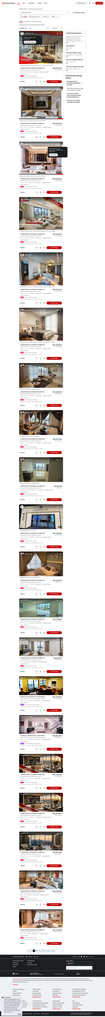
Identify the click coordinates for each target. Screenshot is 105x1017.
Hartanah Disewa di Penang (39, 1004)
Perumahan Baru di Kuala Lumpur (80, 993)
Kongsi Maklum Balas (32, 964)
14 (48, 951)
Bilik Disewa (55, 995)
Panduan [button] (39, 3)
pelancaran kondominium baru (73, 41)
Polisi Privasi (16, 1004)
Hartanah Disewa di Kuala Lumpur (40, 1003)
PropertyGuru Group (18, 960)
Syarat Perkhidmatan (27, 1013)
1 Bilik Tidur (72, 61)
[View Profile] (26, 33)
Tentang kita (15, 962)
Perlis (67, 48)
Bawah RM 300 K (78, 54)
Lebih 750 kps (76, 68)
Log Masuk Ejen (76, 1003)
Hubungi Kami (30, 960)
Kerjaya (14, 966)
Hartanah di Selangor (57, 1004)
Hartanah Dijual (37, 989)
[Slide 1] (37, 117)
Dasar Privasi (37, 1013)
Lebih (45, 3)
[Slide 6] (43, 117)
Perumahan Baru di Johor (78, 991)
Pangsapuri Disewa (57, 993)
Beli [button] (18, 3)
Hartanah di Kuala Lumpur (58, 1003)
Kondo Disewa (55, 991)
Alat (73, 1001)
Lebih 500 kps (69, 68)
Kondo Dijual (36, 991)
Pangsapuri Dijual (37, 993)
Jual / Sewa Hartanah (77, 1004)
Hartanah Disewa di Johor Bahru (40, 1006)
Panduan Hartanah (17, 993)
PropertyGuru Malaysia (19, 989)
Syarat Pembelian (45, 1013)
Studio (67, 61)
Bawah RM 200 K (70, 54)
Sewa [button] (23, 3)
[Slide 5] (43, 654)
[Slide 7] (44, 117)
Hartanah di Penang (57, 1006)
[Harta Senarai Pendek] (61, 33)
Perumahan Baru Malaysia (79, 989)
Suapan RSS (75, 1006)
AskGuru (15, 991)
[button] (21, 21)
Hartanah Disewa (57, 989)
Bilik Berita (29, 962)
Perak (71, 48)
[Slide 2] (38, 117)
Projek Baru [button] (31, 3)
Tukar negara (69, 961)
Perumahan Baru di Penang (78, 995)
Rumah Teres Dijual (37, 995)
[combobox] (44, 12)
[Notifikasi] (93, 3)
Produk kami (15, 964)
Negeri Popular (56, 1001)
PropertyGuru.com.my (18, 978)
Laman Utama (23, 9)
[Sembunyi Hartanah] (57, 33)
